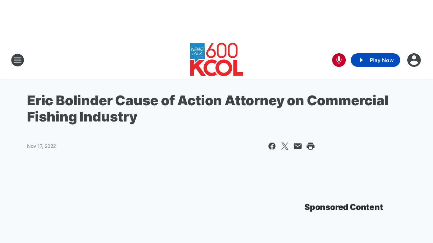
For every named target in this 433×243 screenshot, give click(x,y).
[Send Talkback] (339, 60)
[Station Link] (217, 60)
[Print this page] (310, 146)
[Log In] (414, 60)
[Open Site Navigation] (17, 60)
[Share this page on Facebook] (272, 146)
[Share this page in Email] (297, 146)
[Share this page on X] (285, 146)
